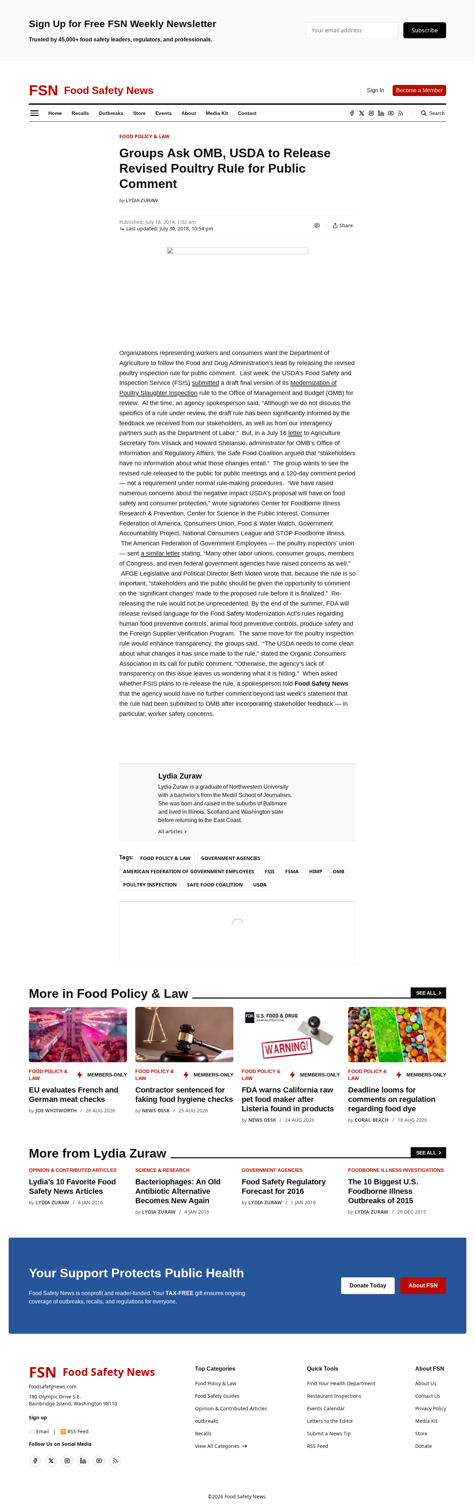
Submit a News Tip (329, 1433)
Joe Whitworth (56, 1110)
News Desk (156, 1110)
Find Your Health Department (341, 1383)
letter (295, 432)
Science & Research (162, 1170)
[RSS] (400, 113)
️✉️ (39, 1431)
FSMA (292, 871)
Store (421, 1433)
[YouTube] (391, 113)
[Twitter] (362, 113)
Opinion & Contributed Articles (72, 1170)
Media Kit (426, 1421)
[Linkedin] (381, 113)
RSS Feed (317, 1446)
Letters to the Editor (330, 1421)
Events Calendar (326, 1408)
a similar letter (160, 553)
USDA (260, 884)
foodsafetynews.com (53, 1386)
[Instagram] (371, 113)
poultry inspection (150, 884)
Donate (423, 1446)
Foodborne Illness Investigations (396, 1170)
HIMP (315, 871)
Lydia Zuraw (142, 200)
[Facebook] (352, 113)
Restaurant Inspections (334, 1396)
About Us (425, 1383)
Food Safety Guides (217, 1396)
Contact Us (427, 1396)
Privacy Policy (430, 1408)
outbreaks (206, 1421)
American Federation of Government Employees (188, 871)
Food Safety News (245, 1496)
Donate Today (367, 1285)
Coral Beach (372, 1120)
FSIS (270, 871)
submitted (205, 382)
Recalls (203, 1433)
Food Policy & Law (144, 136)
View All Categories (217, 1446)
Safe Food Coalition (215, 884)
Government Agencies (230, 858)
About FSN (423, 1285)
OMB (338, 871)
